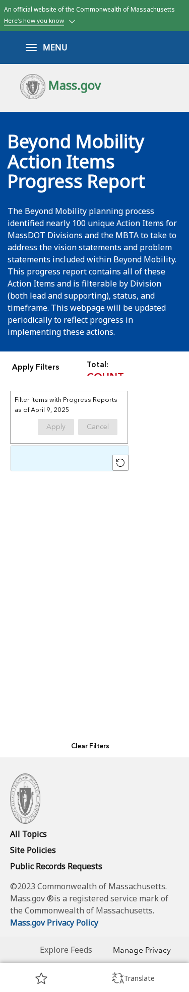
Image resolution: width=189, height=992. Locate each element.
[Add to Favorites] (41, 978)
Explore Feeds (66, 949)
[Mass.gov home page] (25, 797)
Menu (55, 47)
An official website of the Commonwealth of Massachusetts (89, 14)
